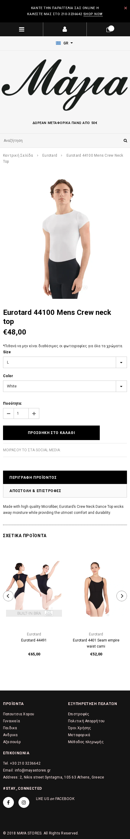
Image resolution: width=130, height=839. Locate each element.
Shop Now (93, 14)
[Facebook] (8, 802)
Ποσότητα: (12, 403)
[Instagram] (23, 802)
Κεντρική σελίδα (18, 155)
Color (8, 376)
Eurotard (49, 155)
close (125, 8)
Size (7, 352)
